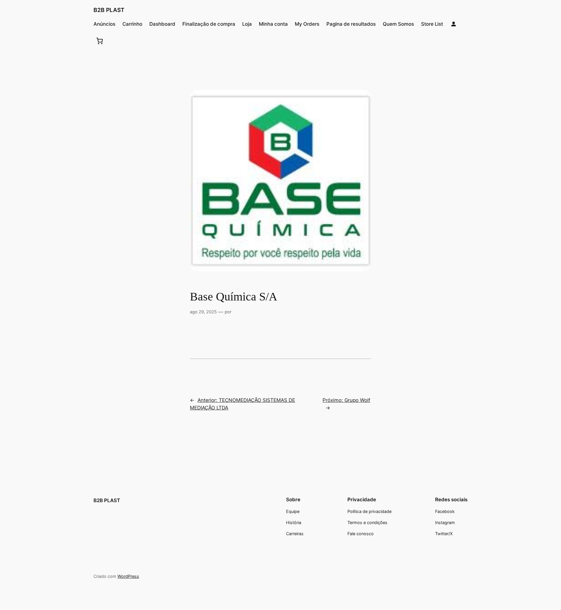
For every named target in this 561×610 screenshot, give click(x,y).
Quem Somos (398, 24)
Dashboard (162, 24)
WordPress (128, 576)
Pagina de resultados (351, 24)
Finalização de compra (208, 24)
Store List (432, 24)
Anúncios (104, 24)
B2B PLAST (109, 9)
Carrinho (132, 24)
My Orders (307, 24)
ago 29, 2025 (203, 311)
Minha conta (273, 24)
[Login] (453, 24)
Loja (247, 24)
